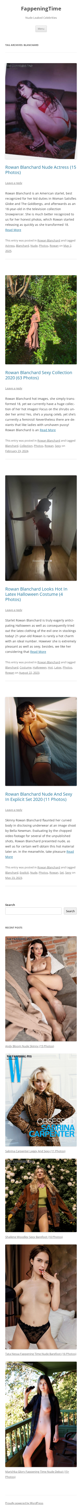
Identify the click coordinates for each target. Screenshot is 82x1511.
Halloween (40, 667)
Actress (10, 246)
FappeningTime (41, 8)
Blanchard (22, 246)
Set (62, 873)
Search (10, 905)
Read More (13, 230)
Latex (57, 667)
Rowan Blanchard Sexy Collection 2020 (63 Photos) (38, 375)
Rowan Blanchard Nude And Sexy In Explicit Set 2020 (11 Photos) (38, 796)
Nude (34, 246)
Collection (26, 446)
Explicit (24, 873)
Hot (50, 667)
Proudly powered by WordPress (24, 1503)
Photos (43, 246)
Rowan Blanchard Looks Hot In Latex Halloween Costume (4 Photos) (36, 594)
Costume (25, 667)
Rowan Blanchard (48, 240)
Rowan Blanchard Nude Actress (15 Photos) (40, 169)
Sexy (58, 446)
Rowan (54, 246)
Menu (41, 28)
